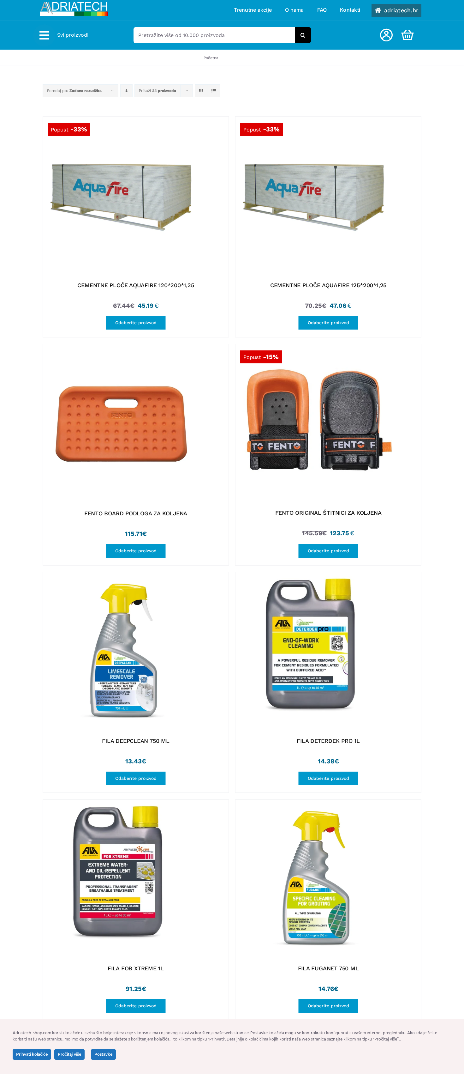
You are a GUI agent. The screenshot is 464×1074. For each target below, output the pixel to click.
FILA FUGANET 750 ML (328, 968)
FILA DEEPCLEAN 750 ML (135, 740)
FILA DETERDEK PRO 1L (328, 740)
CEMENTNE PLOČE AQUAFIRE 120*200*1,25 (135, 285)
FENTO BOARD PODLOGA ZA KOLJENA (135, 513)
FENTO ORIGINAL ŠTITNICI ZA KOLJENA (328, 512)
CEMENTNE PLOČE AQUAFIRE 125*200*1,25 (328, 285)
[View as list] (213, 91)
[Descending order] (126, 90)
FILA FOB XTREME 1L (136, 968)
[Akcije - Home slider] (122, 196)
